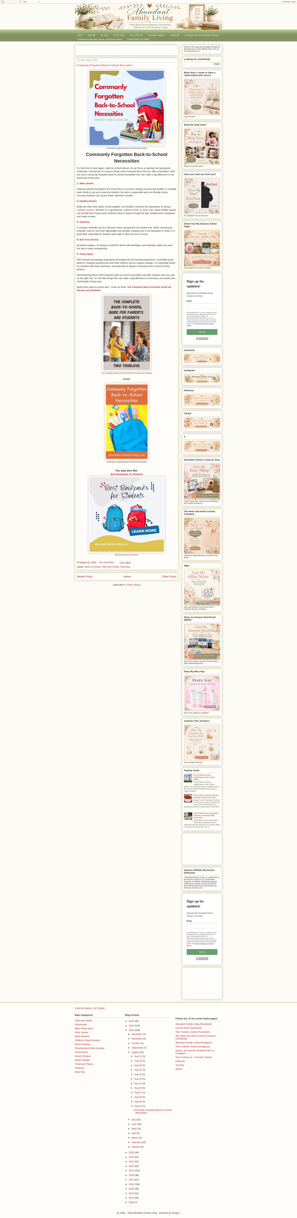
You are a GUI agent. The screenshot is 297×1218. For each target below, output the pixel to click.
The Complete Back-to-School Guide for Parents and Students (126, 373)
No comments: (107, 562)
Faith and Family (110, 566)
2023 (132, 1152)
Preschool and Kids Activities (89, 1048)
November (137, 1038)
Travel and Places (84, 1064)
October (136, 1043)
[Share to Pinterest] (129, 563)
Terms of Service (136, 35)
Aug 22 (138, 1074)
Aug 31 (138, 1056)
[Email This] (121, 563)
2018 (132, 1175)
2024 (132, 1030)
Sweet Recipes (82, 1060)
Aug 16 (138, 1079)
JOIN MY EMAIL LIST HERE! (138, 39)
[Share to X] (125, 563)
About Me (91, 35)
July (134, 1119)
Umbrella (84, 222)
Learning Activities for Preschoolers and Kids (201, 35)
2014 (132, 1193)
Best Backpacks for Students (127, 474)
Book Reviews (82, 1036)
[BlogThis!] (123, 563)
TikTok (178, 1069)
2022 (132, 1157)
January (136, 1147)
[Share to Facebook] (127, 563)
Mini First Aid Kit (88, 239)
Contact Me (174, 35)
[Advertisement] (104, 49)
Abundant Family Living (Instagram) (193, 1042)
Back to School (92, 566)
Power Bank (86, 254)
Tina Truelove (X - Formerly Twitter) (193, 1057)
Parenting (125, 566)
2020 (132, 1166)
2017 (132, 1179)
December (137, 1034)
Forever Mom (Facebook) (188, 1028)
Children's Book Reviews (87, 1040)
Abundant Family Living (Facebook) (193, 1024)
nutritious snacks (85, 210)
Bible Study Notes (84, 1028)
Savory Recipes (83, 1056)
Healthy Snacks (88, 201)
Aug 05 (138, 1097)
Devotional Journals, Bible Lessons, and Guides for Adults (99, 39)
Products (79, 1068)
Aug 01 (138, 1106)
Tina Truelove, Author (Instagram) (192, 1046)
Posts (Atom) (134, 585)
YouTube (179, 1065)
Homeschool (81, 1052)
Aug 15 (138, 1083)
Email (189, 301)
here (197, 51)
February (137, 1142)
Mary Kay (80, 1072)
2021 (132, 1161)
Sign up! (202, 332)
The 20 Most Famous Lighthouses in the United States (204, 777)
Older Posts (169, 576)
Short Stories (81, 1032)
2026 (132, 1021)
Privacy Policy (119, 35)
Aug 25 (138, 1069)
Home (80, 35)
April (134, 1133)
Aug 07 (138, 1092)
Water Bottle (86, 183)
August (135, 1052)
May (134, 1128)
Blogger (176, 1213)
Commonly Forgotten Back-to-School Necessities (104, 65)
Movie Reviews (82, 1044)
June (134, 1124)
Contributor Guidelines (156, 35)
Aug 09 (138, 1088)
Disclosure (104, 35)
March (135, 1137)
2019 (132, 1170)
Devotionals (81, 1024)
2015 (132, 1188)
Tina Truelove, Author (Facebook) (192, 1032)
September (138, 1047)
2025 (132, 1025)
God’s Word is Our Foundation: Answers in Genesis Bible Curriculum (206, 815)
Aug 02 (138, 1101)
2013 (132, 1198)
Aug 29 (138, 1060)
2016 (132, 1184)
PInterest (180, 1061)
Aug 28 (138, 1065)
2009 (132, 1202)
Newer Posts (84, 576)
